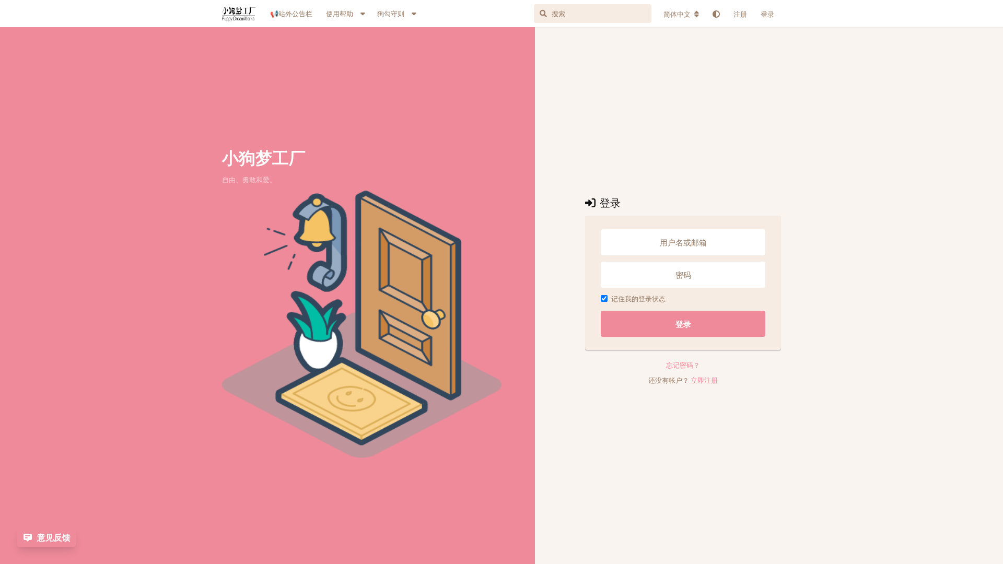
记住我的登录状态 (638, 298)
